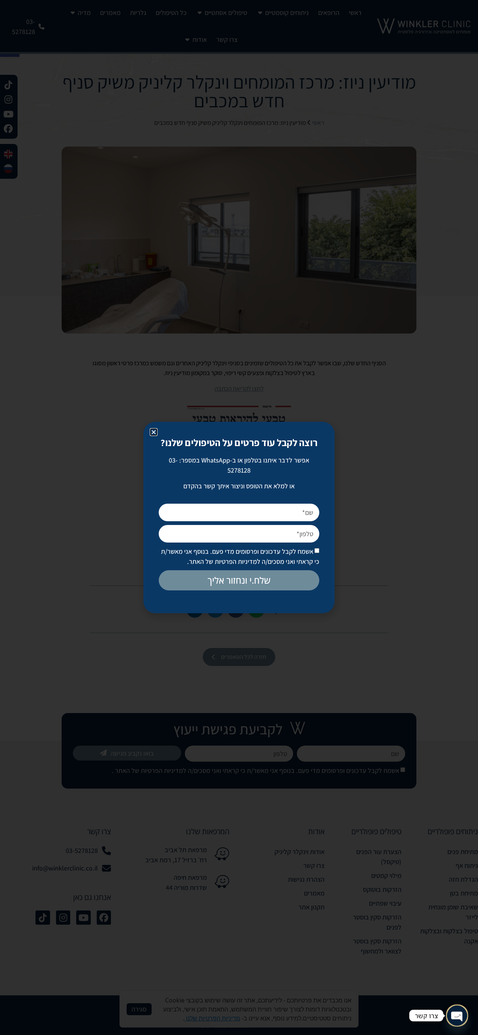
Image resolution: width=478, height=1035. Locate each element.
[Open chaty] (457, 1015)
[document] (239, 517)
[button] (153, 432)
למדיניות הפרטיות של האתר (224, 561)
